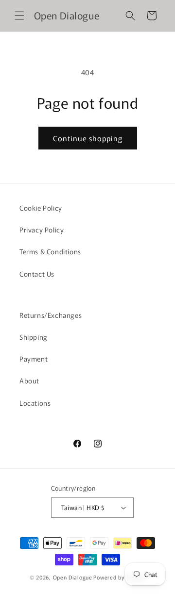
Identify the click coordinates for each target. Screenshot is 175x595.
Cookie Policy (40, 208)
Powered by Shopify (119, 577)
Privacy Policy (41, 229)
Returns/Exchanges (50, 315)
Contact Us (36, 274)
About (29, 380)
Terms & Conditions (50, 251)
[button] (19, 15)
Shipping (33, 337)
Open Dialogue (72, 577)
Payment (33, 359)
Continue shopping (87, 138)
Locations (35, 403)
